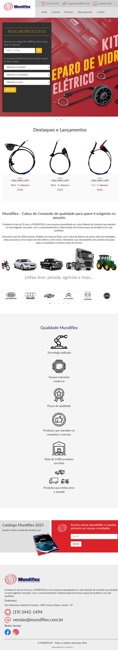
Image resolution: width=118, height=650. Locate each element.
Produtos (69, 12)
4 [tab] (65, 119)
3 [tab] (61, 119)
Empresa (56, 12)
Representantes (85, 12)
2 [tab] (56, 119)
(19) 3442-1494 (52, 3)
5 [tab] (68, 303)
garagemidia (69, 647)
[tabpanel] (59, 67)
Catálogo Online (105, 3)
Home (44, 12)
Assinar (76, 544)
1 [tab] (52, 119)
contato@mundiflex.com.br (79, 3)
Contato (101, 12)
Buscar (10, 90)
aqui (39, 530)
